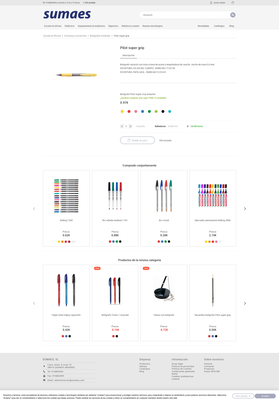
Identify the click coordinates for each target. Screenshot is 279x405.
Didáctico (69, 25)
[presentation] (34, 208)
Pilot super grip (121, 35)
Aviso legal (177, 364)
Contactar (209, 366)
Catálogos (219, 25)
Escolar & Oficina (52, 35)
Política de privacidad (183, 366)
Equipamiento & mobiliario (91, 25)
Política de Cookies (181, 369)
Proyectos (209, 369)
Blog (231, 25)
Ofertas (143, 366)
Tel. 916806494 (49, 2)
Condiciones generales (183, 371)
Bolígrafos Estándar (100, 35)
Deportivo (113, 25)
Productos (145, 364)
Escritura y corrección (75, 35)
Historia (208, 364)
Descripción (128, 55)
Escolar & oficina (52, 25)
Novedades (203, 25)
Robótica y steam (130, 25)
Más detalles (242, 396)
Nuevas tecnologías (153, 25)
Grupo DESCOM (212, 371)
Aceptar (265, 396)
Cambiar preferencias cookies (183, 377)
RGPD (175, 374)
